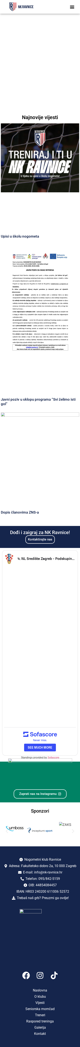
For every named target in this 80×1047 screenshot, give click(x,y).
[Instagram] (40, 975)
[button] (72, 6)
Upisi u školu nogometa (20, 236)
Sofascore (53, 757)
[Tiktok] (54, 975)
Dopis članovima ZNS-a (20, 512)
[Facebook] (26, 975)
